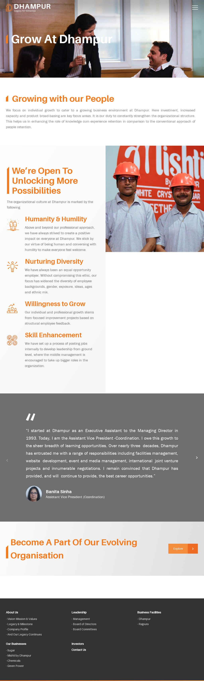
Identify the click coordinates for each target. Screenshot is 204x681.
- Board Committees (84, 629)
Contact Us (79, 649)
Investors (78, 643)
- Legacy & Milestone (19, 624)
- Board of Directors (84, 624)
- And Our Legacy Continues (24, 634)
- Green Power (15, 665)
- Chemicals (13, 660)
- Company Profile (17, 629)
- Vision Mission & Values (21, 619)
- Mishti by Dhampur (18, 655)
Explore (178, 548)
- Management (81, 619)
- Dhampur (143, 619)
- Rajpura (143, 624)
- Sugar (10, 650)
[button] (7, 460)
